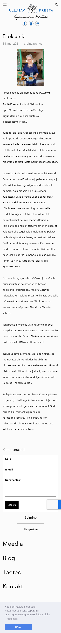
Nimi (8, 459)
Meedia (13, 543)
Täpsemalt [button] (11, 618)
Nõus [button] (18, 627)
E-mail (9, 469)
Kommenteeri (13, 480)
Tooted (12, 572)
